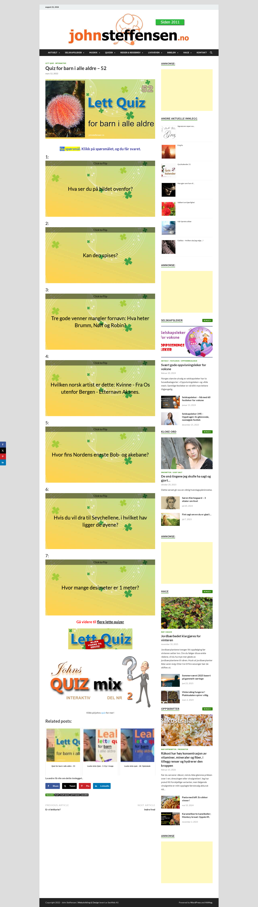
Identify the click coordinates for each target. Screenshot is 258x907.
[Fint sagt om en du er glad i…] (170, 514)
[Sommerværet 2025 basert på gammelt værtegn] (170, 675)
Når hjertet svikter (185, 221)
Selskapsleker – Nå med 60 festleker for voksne (196, 399)
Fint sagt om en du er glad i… (196, 514)
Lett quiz (75, 795)
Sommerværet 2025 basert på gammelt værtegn (196, 677)
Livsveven (154, 52)
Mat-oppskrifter (168, 749)
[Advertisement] (187, 90)
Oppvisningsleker (189, 361)
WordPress (195, 902)
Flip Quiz (64, 795)
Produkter (183, 749)
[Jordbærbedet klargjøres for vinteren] (187, 613)
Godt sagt (177, 472)
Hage (186, 52)
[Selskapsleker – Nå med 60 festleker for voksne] (170, 397)
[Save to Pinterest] (3, 456)
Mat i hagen (166, 632)
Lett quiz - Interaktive (55, 63)
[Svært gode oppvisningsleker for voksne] (187, 342)
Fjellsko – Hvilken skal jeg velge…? (190, 240)
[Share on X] (3, 451)
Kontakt (202, 52)
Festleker (174, 361)
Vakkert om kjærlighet (186, 202)
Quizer (109, 52)
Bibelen (171, 52)
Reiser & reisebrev (130, 52)
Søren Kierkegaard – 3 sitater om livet (194, 499)
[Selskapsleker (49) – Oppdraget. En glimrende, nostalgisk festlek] (170, 414)
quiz (103, 712)
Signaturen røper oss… (186, 126)
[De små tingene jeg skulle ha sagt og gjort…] (187, 454)
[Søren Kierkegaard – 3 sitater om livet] (170, 498)
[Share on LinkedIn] (3, 462)
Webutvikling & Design (88, 902)
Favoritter (166, 472)
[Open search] (211, 52)
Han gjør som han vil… (186, 183)
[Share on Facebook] (3, 445)
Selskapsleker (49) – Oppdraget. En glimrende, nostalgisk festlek (195, 416)
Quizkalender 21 (184, 164)
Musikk (93, 52)
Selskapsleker (73, 52)
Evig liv (180, 145)
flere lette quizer (110, 622)
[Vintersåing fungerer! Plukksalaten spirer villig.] (170, 692)
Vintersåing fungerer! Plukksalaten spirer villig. (195, 693)
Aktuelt (52, 52)
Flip (57, 795)
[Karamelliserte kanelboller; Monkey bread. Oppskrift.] (170, 814)
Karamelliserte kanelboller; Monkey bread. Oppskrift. (196, 815)
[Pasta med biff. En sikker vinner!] (170, 797)
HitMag (208, 902)
